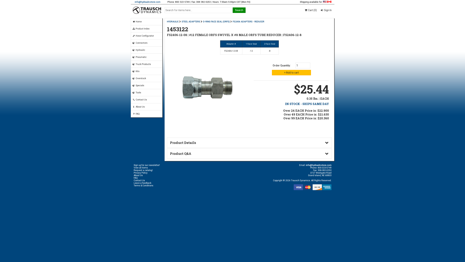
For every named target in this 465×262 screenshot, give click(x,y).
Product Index (142, 28)
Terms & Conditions (143, 185)
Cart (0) (312, 10)
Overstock (140, 78)
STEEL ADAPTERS (191, 21)
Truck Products (143, 64)
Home (138, 21)
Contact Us (141, 99)
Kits (137, 71)
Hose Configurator (144, 36)
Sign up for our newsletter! (147, 165)
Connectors (141, 43)
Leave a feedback (142, 183)
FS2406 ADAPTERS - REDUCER (248, 21)
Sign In (328, 10)
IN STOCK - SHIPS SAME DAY (307, 104)
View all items (141, 167)
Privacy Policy (140, 173)
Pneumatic (141, 57)
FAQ (137, 114)
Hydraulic (140, 50)
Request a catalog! (143, 170)
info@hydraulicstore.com (147, 2)
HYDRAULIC (173, 21)
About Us (140, 107)
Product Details (183, 142)
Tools (138, 92)
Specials (139, 85)
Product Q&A (180, 153)
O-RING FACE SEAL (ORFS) (216, 21)
